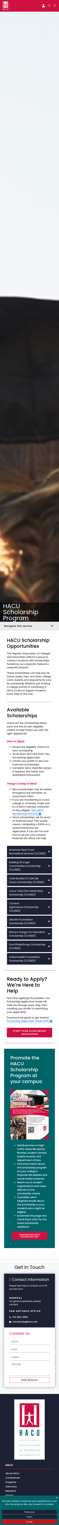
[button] (52, 626)
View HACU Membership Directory (27, 812)
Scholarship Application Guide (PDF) (28, 1021)
